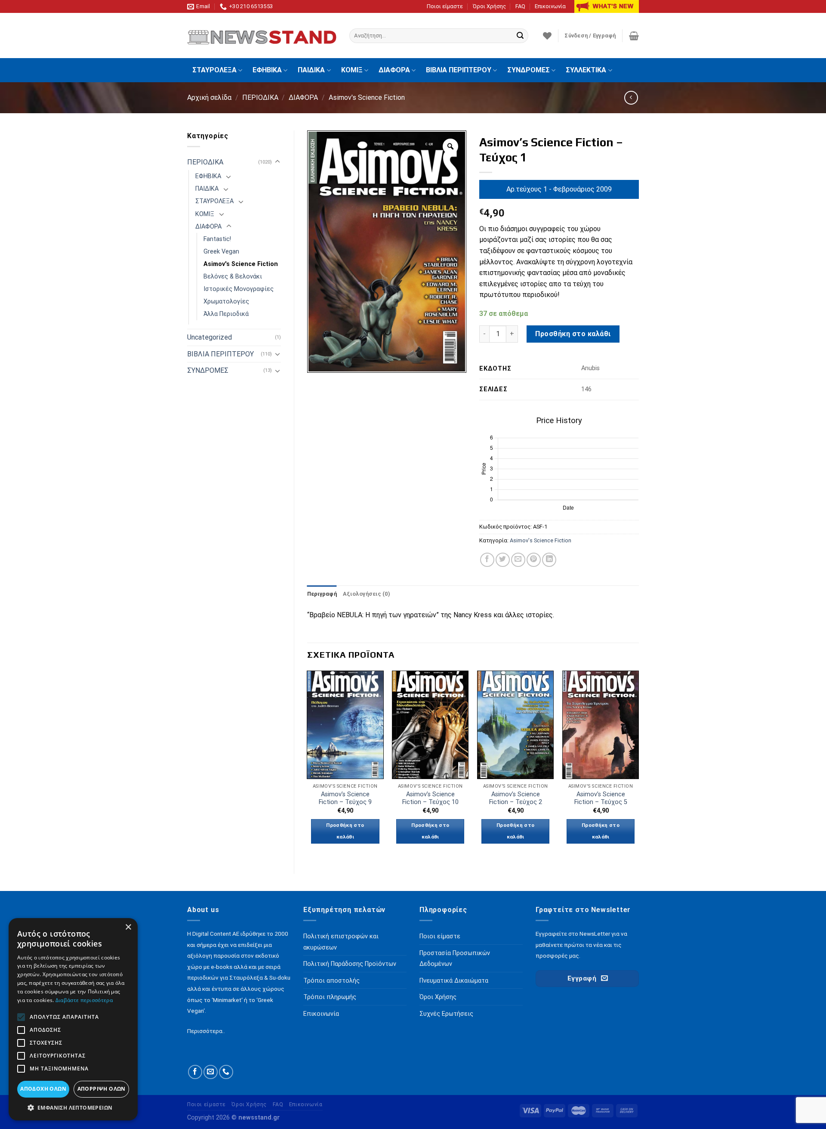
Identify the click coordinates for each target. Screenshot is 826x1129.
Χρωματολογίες (226, 301)
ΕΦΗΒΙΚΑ (267, 70)
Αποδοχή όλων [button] (43, 1088)
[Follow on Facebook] (195, 1072)
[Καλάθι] (634, 35)
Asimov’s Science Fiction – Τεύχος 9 (345, 798)
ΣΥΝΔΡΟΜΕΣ (528, 70)
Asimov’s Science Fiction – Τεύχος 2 (515, 798)
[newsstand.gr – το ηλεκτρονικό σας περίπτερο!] (261, 36)
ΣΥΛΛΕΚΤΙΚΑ (586, 70)
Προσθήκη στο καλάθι (572, 334)
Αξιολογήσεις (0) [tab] (366, 594)
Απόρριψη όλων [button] (101, 1088)
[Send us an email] (210, 1072)
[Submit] (520, 35)
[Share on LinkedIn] (549, 560)
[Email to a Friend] (518, 560)
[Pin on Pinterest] (534, 560)
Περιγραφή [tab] (322, 594)
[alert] (73, 1019)
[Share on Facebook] (487, 560)
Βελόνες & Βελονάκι (232, 276)
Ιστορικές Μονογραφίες (238, 289)
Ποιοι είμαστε (445, 6)
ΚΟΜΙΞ (352, 70)
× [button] (128, 927)
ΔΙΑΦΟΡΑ (394, 70)
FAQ (520, 6)
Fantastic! (217, 239)
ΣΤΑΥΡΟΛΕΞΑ (214, 70)
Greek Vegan (221, 251)
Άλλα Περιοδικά (226, 314)
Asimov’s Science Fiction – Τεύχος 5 (600, 798)
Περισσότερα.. (206, 1030)
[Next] (638, 765)
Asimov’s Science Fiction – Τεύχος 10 (430, 798)
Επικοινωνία (550, 6)
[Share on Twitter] (503, 560)
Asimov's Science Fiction (367, 97)
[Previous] (307, 765)
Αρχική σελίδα (209, 97)
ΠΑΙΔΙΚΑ (311, 70)
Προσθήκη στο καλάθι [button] (345, 831)
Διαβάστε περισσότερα (84, 1000)
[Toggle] (277, 162)
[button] (73, 1107)
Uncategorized (209, 337)
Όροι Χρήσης (489, 6)
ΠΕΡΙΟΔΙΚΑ (260, 97)
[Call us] (226, 1072)
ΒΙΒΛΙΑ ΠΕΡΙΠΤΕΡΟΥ (458, 70)
